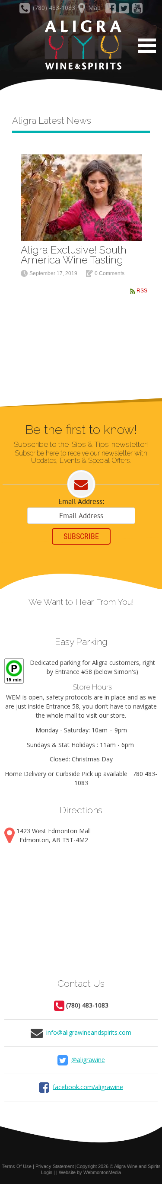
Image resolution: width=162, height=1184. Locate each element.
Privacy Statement (54, 1166)
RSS (142, 291)
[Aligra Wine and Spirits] (81, 46)
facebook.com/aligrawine (88, 1086)
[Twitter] (124, 10)
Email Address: (81, 501)
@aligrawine (88, 1059)
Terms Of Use (17, 1166)
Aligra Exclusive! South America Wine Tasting (74, 255)
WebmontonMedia (102, 1172)
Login (46, 1172)
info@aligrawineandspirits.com (88, 1032)
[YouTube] (137, 10)
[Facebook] (111, 10)
